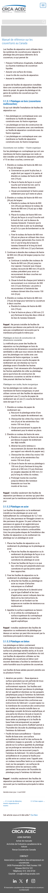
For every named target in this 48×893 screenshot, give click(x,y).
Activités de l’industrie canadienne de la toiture (24, 845)
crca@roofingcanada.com (28, 873)
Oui (32, 815)
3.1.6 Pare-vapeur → (38, 801)
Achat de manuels (24, 840)
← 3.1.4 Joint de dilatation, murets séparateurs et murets (12, 803)
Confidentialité (24, 890)
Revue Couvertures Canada (24, 849)
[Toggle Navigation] (43, 5)
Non (36, 815)
